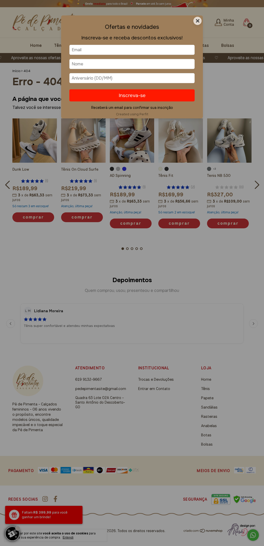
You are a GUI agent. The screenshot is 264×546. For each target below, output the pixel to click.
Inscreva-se (132, 95)
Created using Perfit (132, 114)
